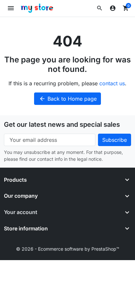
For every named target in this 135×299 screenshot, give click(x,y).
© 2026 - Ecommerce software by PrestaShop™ (67, 249)
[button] (99, 8)
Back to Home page (68, 98)
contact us (112, 83)
